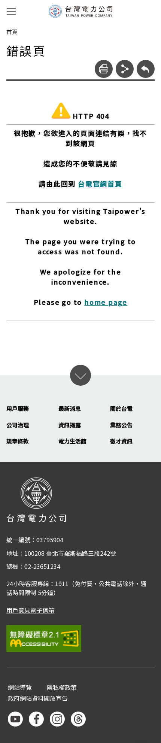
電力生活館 (72, 441)
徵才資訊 (121, 441)
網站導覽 (20, 688)
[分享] (125, 69)
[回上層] (146, 69)
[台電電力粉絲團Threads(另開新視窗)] (78, 719)
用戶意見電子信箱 (30, 610)
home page (105, 302)
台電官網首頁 (100, 183)
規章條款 (17, 441)
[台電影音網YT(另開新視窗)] (15, 719)
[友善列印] (104, 69)
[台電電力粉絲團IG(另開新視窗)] (57, 719)
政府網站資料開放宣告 (38, 699)
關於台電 (121, 408)
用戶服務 (17, 408)
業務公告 (121, 425)
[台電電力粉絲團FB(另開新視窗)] (36, 719)
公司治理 (17, 425)
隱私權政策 (62, 688)
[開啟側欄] (11, 11)
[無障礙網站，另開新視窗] (80, 638)
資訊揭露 (69, 425)
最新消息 (69, 408)
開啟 (80, 375)
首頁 (12, 32)
